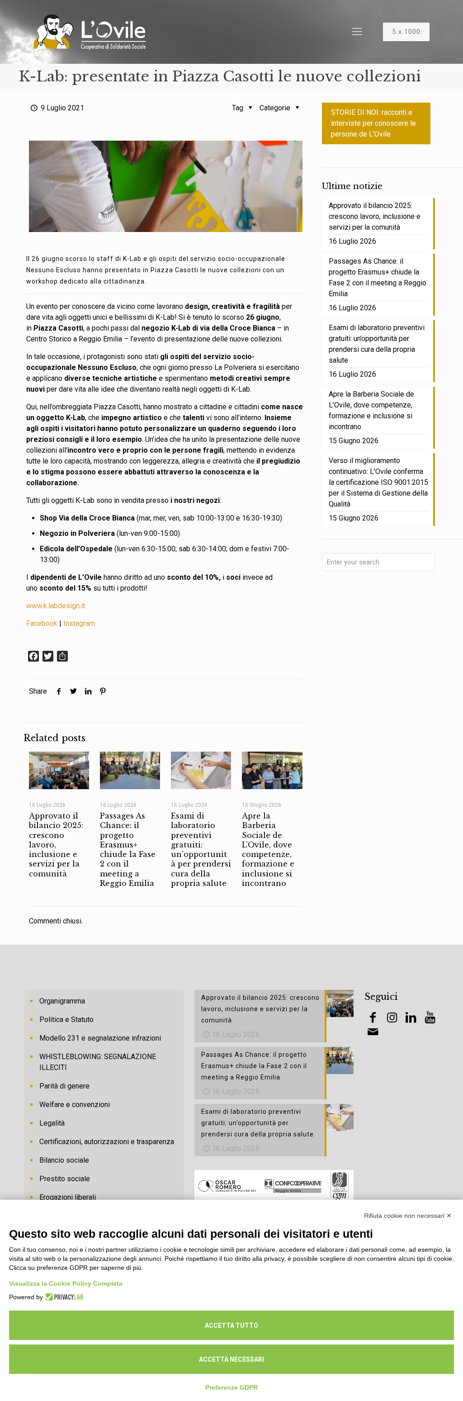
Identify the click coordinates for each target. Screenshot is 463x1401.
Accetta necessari (231, 1359)
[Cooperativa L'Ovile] (89, 31)
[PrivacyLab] (63, 1297)
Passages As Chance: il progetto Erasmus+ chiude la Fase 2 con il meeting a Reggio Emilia (128, 849)
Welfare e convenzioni (74, 1104)
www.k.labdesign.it (55, 605)
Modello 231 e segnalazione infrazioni (100, 1038)
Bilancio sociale (64, 1160)
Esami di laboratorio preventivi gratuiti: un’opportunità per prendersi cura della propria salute (201, 849)
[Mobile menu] (357, 31)
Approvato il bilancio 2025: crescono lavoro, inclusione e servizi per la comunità (374, 216)
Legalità (52, 1123)
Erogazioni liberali (67, 1197)
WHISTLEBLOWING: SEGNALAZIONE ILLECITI (97, 1062)
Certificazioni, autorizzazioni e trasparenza (106, 1141)
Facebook (41, 623)
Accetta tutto (231, 1325)
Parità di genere (64, 1086)
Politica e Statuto (66, 1019)
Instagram (79, 623)
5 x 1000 (406, 32)
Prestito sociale (64, 1178)
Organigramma (62, 1001)
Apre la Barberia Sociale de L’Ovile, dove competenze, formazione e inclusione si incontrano (268, 849)
